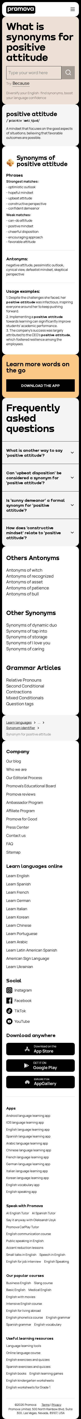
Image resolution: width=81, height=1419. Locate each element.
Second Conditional (25, 686)
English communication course (28, 1234)
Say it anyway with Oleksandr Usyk (31, 1220)
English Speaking (56, 1261)
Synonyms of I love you (28, 643)
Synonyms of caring (25, 649)
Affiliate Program (20, 810)
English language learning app (28, 1129)
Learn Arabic (17, 941)
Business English (18, 1283)
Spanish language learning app (28, 1136)
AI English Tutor (17, 1213)
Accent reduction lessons (24, 1247)
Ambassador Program (24, 802)
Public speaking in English (25, 1241)
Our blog (13, 761)
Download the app (40, 385)
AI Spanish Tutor (43, 1213)
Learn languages (19, 722)
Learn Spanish (18, 883)
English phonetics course (24, 1317)
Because (21, 83)
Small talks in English (21, 1254)
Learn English (17, 875)
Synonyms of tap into (26, 631)
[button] (40, 453)
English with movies (20, 1297)
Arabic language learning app (27, 1143)
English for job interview (23, 1261)
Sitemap (13, 852)
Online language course (23, 1353)
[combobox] (9, 72)
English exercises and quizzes (28, 1359)
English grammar (58, 1317)
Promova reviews (20, 794)
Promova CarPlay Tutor (22, 1227)
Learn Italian (16, 908)
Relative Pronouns (24, 680)
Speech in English (52, 1254)
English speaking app (21, 1191)
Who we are (16, 769)
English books (16, 1373)
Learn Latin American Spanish (31, 950)
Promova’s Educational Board (31, 785)
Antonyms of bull (22, 594)
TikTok (20, 1010)
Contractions (19, 692)
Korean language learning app (27, 1178)
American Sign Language (27, 958)
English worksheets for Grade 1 (28, 1387)
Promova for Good (21, 818)
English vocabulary (47, 1324)
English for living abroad (23, 1310)
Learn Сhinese (18, 925)
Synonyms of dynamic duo (31, 625)
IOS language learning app (25, 1122)
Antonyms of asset (24, 582)
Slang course (43, 1283)
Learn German (18, 900)
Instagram (23, 990)
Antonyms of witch (24, 570)
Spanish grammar (18, 1324)
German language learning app (28, 1164)
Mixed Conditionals (25, 698)
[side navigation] (73, 9)
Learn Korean (17, 917)
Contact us (16, 835)
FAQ (9, 843)
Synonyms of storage (26, 637)
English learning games (46, 1373)
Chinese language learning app (28, 1150)
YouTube (22, 1021)
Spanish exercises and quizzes (28, 1366)
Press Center (17, 827)
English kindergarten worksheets (30, 1380)
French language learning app (27, 1157)
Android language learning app (28, 1115)
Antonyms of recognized (30, 576)
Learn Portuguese (21, 933)
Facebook (23, 1000)
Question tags (20, 704)
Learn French (17, 892)
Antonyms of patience (27, 588)
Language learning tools (23, 1346)
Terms (46, 1405)
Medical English (39, 1290)
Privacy (56, 1405)
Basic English (15, 1290)
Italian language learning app (27, 1171)
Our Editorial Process (24, 777)
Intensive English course (24, 1303)
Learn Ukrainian (19, 966)
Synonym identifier (20, 728)
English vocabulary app (22, 1185)
